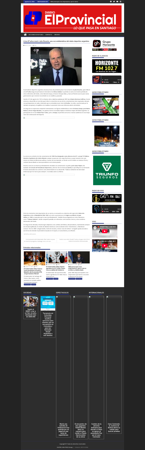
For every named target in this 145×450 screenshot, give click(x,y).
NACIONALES (79, 278)
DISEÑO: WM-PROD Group (65, 447)
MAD (35, 45)
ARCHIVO (57, 34)
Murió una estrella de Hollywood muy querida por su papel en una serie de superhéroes (63, 429)
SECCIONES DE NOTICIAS (36, 34)
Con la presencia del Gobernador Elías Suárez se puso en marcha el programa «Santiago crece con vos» (39, 240)
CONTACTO (48, 34)
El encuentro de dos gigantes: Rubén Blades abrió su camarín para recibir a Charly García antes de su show (81, 430)
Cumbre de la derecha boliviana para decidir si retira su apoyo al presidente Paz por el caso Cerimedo (96, 430)
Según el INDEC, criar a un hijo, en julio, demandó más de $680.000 (31, 313)
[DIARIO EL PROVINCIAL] (72, 32)
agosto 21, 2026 (29, 266)
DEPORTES (26, 234)
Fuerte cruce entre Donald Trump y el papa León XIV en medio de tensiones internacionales (74, 240)
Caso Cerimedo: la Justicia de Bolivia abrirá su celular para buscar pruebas (114, 427)
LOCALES (34, 284)
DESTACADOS (32, 234)
